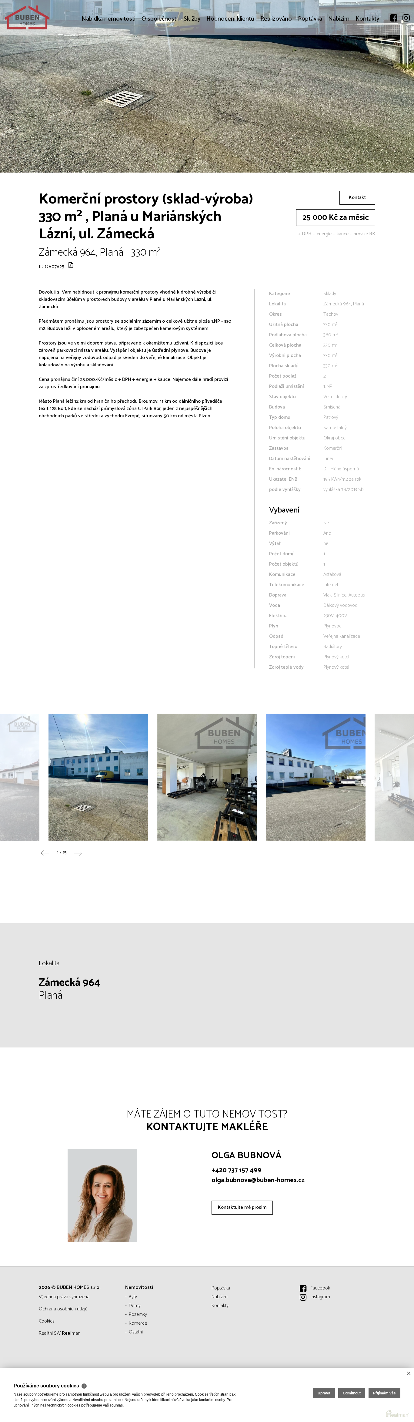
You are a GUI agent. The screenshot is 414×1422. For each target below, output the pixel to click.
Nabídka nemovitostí (108, 55)
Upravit (324, 1393)
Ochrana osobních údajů (63, 1309)
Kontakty (367, 55)
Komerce (138, 1323)
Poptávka (310, 55)
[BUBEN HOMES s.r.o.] (50, 17)
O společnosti (160, 55)
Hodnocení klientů (230, 55)
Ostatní (136, 1332)
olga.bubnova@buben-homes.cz (258, 1180)
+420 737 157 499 (237, 1170)
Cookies (47, 1321)
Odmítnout (352, 1393)
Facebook (320, 1288)
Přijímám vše (384, 1393)
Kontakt (357, 197)
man (71, 1333)
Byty (133, 1297)
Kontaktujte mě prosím (242, 1207)
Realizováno (276, 55)
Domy (135, 1306)
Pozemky (138, 1314)
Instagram (320, 1297)
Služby (192, 55)
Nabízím (338, 55)
